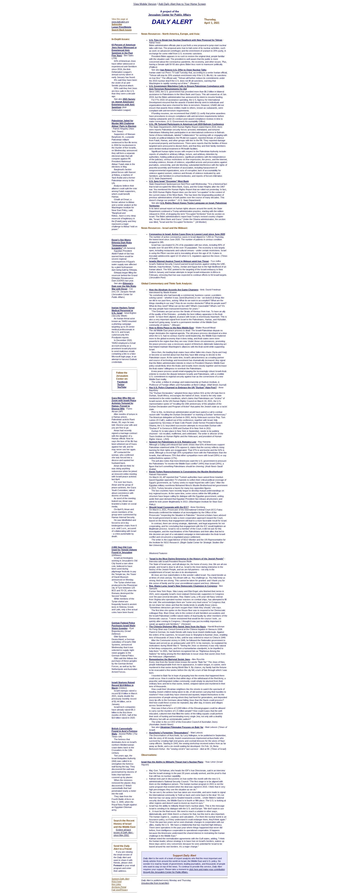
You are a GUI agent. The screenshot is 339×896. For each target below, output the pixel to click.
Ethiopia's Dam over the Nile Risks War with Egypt (124, 286)
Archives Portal (119, 887)
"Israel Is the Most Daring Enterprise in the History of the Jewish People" (186, 559)
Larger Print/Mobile (121, 27)
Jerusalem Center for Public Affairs (169, 14)
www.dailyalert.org (120, 22)
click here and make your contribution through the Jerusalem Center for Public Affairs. (184, 870)
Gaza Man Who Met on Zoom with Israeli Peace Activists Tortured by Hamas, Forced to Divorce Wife (124, 403)
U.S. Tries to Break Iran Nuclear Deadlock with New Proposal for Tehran (185, 40)
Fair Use (116, 890)
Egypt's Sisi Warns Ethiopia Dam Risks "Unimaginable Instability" (122, 244)
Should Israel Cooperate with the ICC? (169, 507)
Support (120, 879)
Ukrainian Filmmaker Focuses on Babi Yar (181, 727)
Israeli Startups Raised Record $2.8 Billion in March (123, 685)
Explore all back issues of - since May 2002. (124, 832)
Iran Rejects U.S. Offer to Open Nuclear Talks (183, 70)
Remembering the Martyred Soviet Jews (169, 659)
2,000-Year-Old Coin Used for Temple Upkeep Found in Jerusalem (124, 550)
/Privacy (124, 890)
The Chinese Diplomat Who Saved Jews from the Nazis (177, 626)
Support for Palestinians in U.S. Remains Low (172, 442)
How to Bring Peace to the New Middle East (171, 328)
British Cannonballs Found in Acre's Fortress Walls (124, 731)
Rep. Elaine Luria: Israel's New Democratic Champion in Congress (183, 586)
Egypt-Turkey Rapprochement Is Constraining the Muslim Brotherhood (185, 471)
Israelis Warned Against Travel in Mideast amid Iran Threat (179, 261)
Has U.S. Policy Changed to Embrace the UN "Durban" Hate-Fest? (183, 387)
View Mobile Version (144, 4)
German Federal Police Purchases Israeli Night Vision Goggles (123, 625)
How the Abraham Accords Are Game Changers (173, 289)
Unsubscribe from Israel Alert (155, 883)
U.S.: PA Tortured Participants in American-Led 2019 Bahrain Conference (186, 124)
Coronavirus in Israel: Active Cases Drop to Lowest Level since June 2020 (187, 234)
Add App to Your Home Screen (182, 4)
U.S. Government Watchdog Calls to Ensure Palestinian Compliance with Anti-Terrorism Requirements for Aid (186, 87)
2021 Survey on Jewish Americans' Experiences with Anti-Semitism (123, 103)
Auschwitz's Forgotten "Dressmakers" (169, 732)
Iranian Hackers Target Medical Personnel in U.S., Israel (123, 310)
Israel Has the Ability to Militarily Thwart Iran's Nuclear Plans (172, 762)
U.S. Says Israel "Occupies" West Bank (169, 181)
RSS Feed (116, 881)
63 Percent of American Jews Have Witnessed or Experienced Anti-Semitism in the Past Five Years (124, 50)
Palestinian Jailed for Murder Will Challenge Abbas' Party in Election (124, 123)
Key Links (116, 884)
